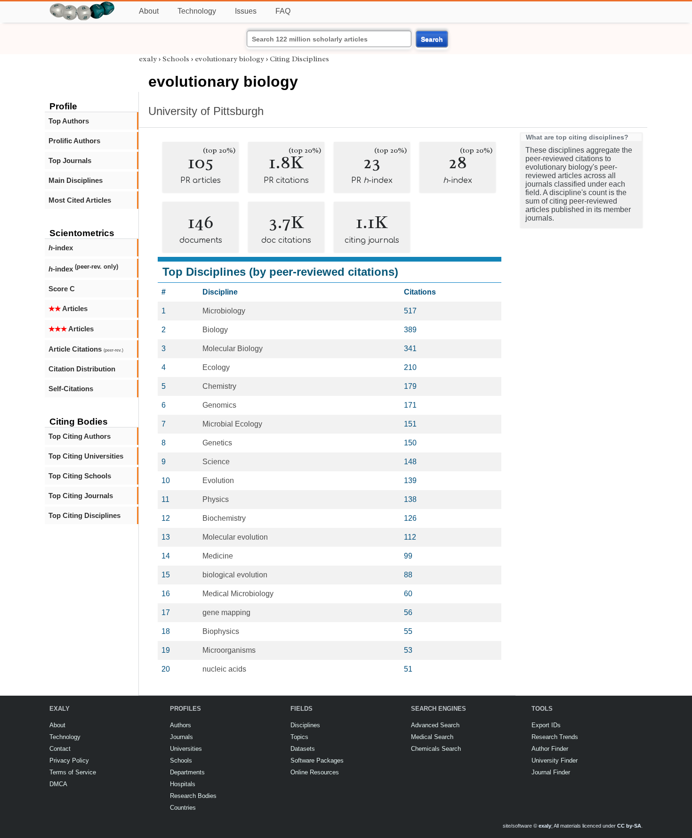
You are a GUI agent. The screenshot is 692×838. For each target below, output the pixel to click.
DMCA (58, 784)
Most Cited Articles (79, 200)
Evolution (218, 481)
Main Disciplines (75, 180)
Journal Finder (550, 772)
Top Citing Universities (85, 456)
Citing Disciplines (299, 59)
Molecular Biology (232, 349)
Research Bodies (193, 795)
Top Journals (69, 160)
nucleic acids (224, 669)
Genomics (219, 405)
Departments (187, 772)
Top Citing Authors (79, 436)
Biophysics (220, 631)
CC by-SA (629, 826)
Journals (181, 736)
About (149, 11)
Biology (215, 330)
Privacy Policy (69, 760)
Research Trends (554, 736)
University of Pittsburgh (206, 111)
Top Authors (68, 121)
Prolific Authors (74, 141)
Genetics (217, 443)
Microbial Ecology (232, 424)
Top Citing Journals (80, 496)
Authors (180, 725)
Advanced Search (435, 725)
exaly (148, 59)
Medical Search (432, 736)
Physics (215, 499)
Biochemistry (224, 518)
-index (60, 248)
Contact (60, 748)
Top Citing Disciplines (84, 515)
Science (216, 462)
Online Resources (314, 772)
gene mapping (226, 612)
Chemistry (219, 386)
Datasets (302, 748)
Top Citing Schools (79, 476)
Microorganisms (229, 650)
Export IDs (546, 725)
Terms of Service (72, 772)
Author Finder (549, 748)
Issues (246, 11)
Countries (183, 807)
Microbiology (223, 311)
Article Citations (85, 349)
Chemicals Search (436, 748)
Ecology (216, 367)
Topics (299, 736)
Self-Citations (70, 389)
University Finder (554, 760)
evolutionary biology (229, 59)
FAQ (282, 11)
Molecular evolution (235, 537)
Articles (68, 308)
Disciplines (305, 725)
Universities (186, 748)
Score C (61, 289)
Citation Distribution (81, 369)
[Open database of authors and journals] (82, 5)
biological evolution (234, 575)
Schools (175, 59)
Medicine (217, 556)
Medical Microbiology (238, 594)
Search (432, 39)
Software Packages (317, 760)
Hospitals (182, 784)
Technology (196, 11)
